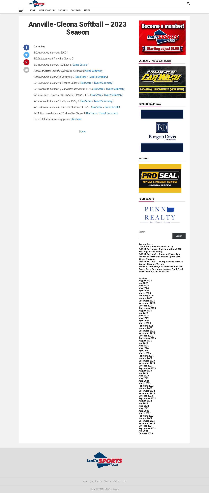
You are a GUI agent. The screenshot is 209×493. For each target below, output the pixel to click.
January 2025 (145, 328)
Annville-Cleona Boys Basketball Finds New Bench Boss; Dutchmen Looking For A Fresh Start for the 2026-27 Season (161, 269)
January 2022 (145, 418)
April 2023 (144, 380)
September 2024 (147, 338)
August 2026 (145, 280)
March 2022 (145, 413)
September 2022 (147, 398)
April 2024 (144, 350)
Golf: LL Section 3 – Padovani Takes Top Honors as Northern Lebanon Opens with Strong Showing (159, 256)
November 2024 (147, 333)
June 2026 (144, 285)
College (75, 10)
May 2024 (144, 348)
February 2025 (146, 325)
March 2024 (145, 353)
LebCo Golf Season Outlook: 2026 (156, 246)
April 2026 (144, 290)
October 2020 (146, 433)
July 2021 (143, 430)
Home (32, 10)
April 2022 (144, 410)
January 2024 (145, 358)
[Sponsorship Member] (162, 53)
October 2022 (146, 395)
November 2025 (147, 303)
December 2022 (147, 390)
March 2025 (145, 323)
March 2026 (145, 293)
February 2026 (146, 295)
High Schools (46, 10)
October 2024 (146, 335)
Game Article (112, 107)
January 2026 (145, 298)
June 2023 (144, 375)
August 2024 (145, 340)
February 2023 (146, 385)
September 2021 (147, 428)
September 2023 (147, 368)
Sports (62, 10)
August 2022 (145, 400)
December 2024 (147, 330)
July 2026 (143, 283)
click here (76, 119)
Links (87, 10)
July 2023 (143, 373)
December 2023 (147, 360)
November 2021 (147, 423)
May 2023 (144, 378)
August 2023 (145, 370)
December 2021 (147, 420)
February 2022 (146, 415)
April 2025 (144, 320)
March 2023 (145, 383)
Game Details (80, 65)
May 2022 (144, 408)
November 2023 (147, 363)
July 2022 (143, 403)
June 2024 (144, 345)
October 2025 (146, 305)
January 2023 (145, 388)
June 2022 (144, 405)
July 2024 (143, 343)
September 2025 (147, 308)
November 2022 (147, 393)
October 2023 (146, 365)
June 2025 (144, 315)
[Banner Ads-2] (162, 97)
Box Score (80, 77)
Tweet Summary (93, 71)
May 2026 (144, 288)
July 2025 (143, 313)
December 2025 (147, 300)
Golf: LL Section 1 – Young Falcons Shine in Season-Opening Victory (161, 263)
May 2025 (144, 318)
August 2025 (145, 310)
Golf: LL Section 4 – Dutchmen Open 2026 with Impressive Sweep (160, 250)
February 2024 (146, 355)
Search (142, 231)
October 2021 (146, 425)
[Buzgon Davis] (162, 151)
